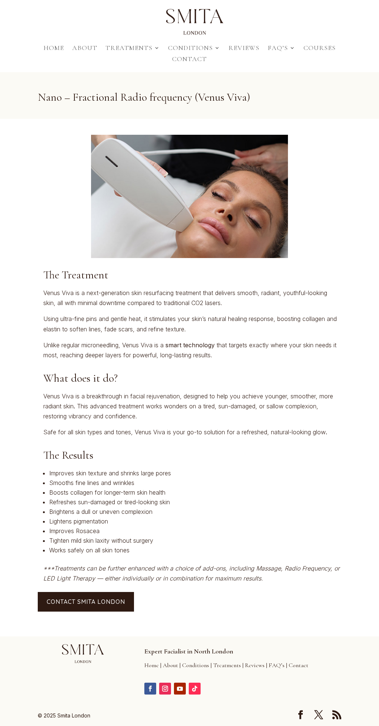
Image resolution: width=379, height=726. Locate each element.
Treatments (128, 48)
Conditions (190, 48)
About (84, 48)
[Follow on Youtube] (180, 689)
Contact (189, 59)
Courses (319, 48)
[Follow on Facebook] (150, 689)
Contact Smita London (86, 601)
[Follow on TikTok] (195, 689)
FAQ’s (278, 48)
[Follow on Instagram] (165, 689)
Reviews (243, 48)
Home (54, 48)
